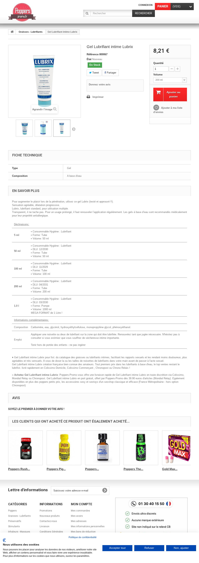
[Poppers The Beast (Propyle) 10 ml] (141, 448)
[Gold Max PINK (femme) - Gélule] (179, 448)
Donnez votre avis (99, 84)
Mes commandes (80, 510)
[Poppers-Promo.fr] (36, 12)
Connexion (145, 5)
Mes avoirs (77, 516)
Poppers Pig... (56, 469)
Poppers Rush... (19, 469)
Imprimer (98, 96)
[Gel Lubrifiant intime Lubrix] (24, 128)
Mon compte (81, 504)
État (89, 59)
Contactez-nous (48, 521)
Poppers (12, 510)
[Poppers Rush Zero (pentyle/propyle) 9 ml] (25, 448)
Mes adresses (78, 521)
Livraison (44, 526)
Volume (158, 74)
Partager (111, 72)
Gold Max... (169, 469)
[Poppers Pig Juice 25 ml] (64, 448)
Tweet (95, 72)
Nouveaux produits (50, 516)
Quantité (158, 63)
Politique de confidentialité (83, 537)
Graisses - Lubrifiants (31, 32)
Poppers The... (133, 469)
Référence (93, 54)
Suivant (74, 129)
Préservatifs (14, 521)
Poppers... (92, 469)
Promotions (46, 510)
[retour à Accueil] (12, 32)
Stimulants (14, 526)
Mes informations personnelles (88, 526)
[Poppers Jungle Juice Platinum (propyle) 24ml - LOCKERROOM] (102, 448)
